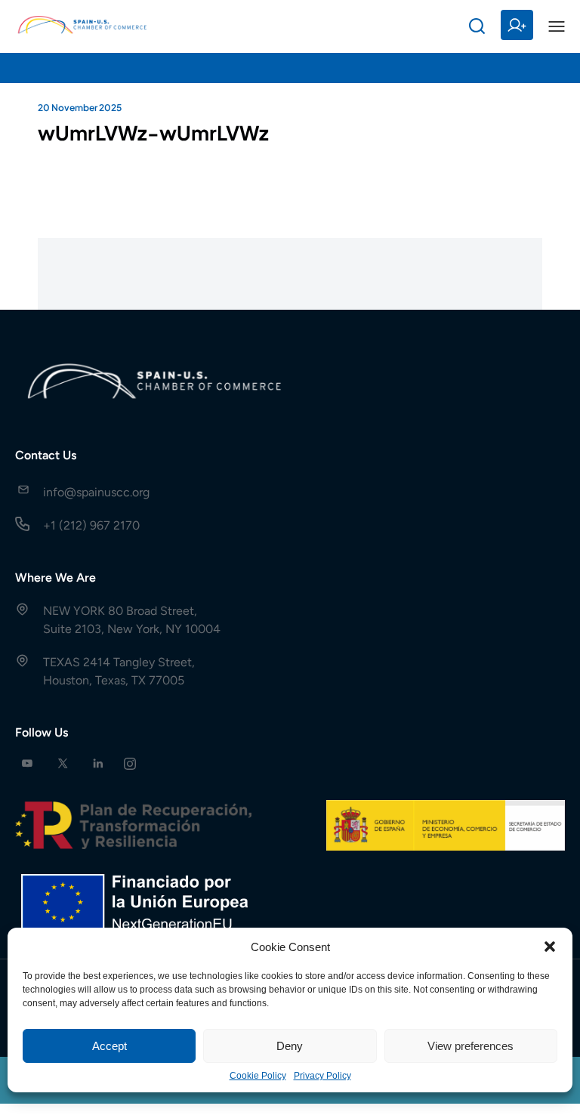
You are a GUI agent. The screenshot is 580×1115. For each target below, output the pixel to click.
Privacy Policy (322, 1075)
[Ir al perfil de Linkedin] (98, 763)
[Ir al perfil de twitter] (63, 763)
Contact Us (45, 455)
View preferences (470, 1045)
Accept (109, 1045)
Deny (289, 1045)
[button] (549, 946)
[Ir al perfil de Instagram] (130, 763)
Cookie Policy (258, 1075)
